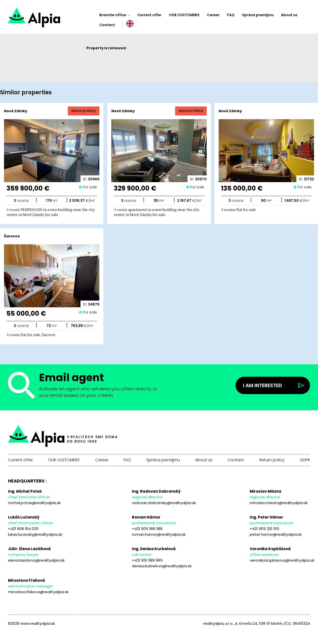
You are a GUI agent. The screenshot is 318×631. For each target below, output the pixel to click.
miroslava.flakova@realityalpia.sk (38, 591)
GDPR (305, 460)
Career (213, 14)
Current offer (149, 14)
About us (289, 14)
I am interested (262, 385)
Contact (107, 24)
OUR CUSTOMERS (184, 14)
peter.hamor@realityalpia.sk (276, 534)
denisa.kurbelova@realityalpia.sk (162, 566)
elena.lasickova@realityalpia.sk (36, 560)
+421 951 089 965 (147, 560)
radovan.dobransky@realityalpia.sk (164, 502)
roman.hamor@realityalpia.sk (159, 534)
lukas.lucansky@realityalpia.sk (35, 534)
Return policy (271, 460)
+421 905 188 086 (147, 528)
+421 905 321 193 (264, 528)
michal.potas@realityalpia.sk (34, 502)
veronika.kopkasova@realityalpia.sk (282, 560)
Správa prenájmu (258, 14)
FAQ (231, 14)
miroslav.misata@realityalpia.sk (279, 502)
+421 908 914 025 (23, 528)
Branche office (112, 14)
